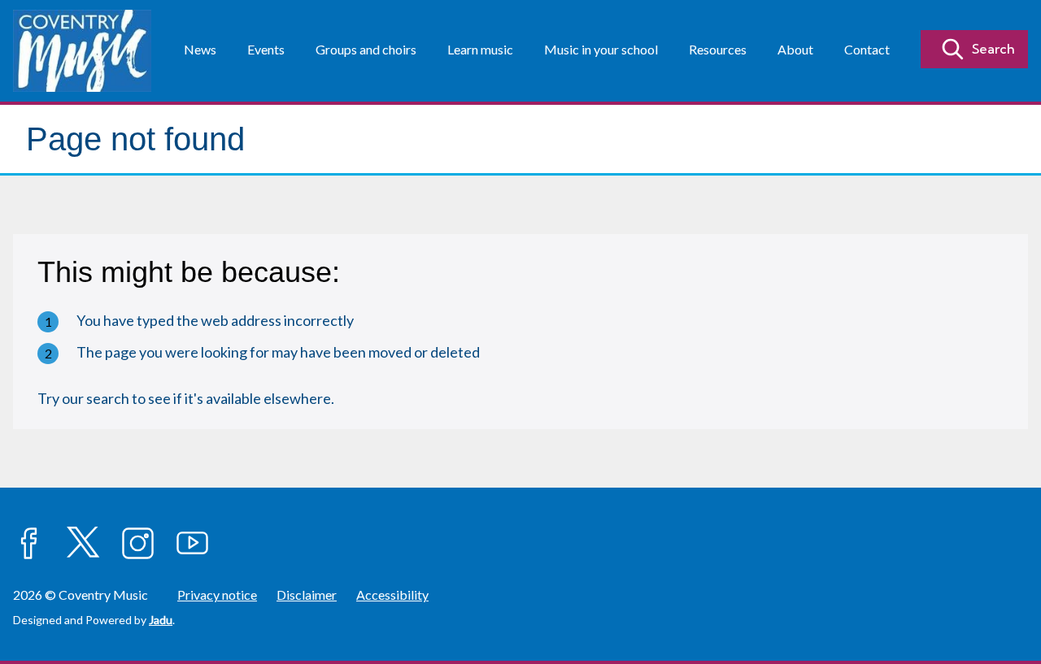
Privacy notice (217, 594)
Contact (867, 49)
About (795, 49)
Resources (718, 49)
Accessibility (392, 594)
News (200, 49)
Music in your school (601, 49)
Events (266, 49)
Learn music (480, 49)
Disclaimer (307, 594)
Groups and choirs (366, 49)
